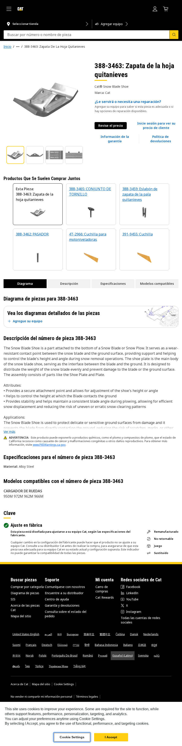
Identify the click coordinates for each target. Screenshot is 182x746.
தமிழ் (157, 655)
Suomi (16, 645)
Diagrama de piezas (25, 593)
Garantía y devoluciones (62, 605)
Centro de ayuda (57, 599)
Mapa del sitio (21, 616)
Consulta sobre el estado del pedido (65, 613)
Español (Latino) (123, 655)
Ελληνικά (62, 645)
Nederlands (150, 634)
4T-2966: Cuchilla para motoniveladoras (87, 237)
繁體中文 (105, 634)
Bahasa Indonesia (106, 645)
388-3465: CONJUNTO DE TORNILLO (90, 191)
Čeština (120, 634)
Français (31, 645)
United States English (25, 634)
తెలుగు (16, 666)
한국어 (16, 655)
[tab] (15, 155)
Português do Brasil (64, 655)
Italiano (128, 645)
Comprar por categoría (27, 587)
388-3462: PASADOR (32, 234)
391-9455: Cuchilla (137, 234)
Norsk (30, 655)
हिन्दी (87, 645)
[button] (156, 125)
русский (102, 655)
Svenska (143, 655)
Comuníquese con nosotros (65, 587)
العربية (48, 634)
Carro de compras (101, 589)
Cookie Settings (64, 684)
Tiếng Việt (79, 666)
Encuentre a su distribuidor (64, 593)
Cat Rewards (104, 597)
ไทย (27, 666)
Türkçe (39, 666)
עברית (76, 645)
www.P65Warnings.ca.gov (49, 445)
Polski (42, 655)
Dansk (134, 634)
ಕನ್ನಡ (154, 645)
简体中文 (89, 634)
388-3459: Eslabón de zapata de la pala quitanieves (139, 194)
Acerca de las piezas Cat (25, 607)
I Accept (111, 737)
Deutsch (47, 645)
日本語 (142, 645)
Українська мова (58, 666)
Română (88, 655)
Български (72, 634)
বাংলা (59, 634)
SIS (13, 599)
